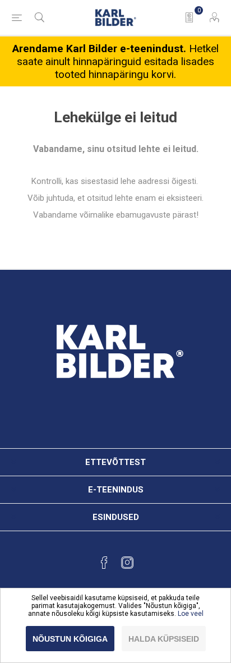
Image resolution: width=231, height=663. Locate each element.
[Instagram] (127, 563)
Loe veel (191, 614)
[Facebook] (104, 563)
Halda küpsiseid (163, 638)
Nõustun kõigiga (70, 638)
